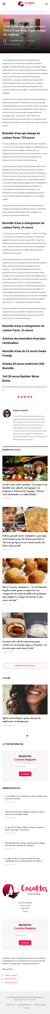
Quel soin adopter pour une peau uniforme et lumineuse (22, 719)
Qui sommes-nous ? (24, 1005)
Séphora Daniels (18, 40)
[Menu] (4, 4)
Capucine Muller (11, 979)
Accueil (4, 11)
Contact (26, 1008)
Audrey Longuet (11, 975)
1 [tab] (23, 735)
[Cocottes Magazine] (26, 4)
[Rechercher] (46, 4)
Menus (11, 11)
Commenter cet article (25, 666)
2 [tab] (25, 735)
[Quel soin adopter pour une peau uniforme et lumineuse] (25, 699)
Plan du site (11, 1005)
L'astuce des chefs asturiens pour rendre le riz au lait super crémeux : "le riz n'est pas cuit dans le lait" (24, 645)
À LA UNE (6, 678)
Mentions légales (40, 1005)
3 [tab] (27, 735)
